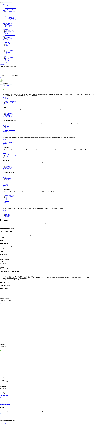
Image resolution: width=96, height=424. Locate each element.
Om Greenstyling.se (4, 395)
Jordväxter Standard (12, 17)
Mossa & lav (5, 36)
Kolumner (7, 55)
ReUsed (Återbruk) (9, 9)
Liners (6, 46)
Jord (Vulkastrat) (8, 25)
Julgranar (7, 62)
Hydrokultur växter (9, 12)
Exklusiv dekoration (9, 49)
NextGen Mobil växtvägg (10, 35)
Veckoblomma (8, 60)
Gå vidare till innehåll (4, 85)
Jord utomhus (8, 26)
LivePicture (7, 33)
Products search (5, 0)
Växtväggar (5, 32)
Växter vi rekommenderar (10, 11)
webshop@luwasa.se (4, 293)
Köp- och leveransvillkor (5, 404)
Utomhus (7, 6)
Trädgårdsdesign (8, 59)
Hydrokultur (7, 24)
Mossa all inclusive (9, 37)
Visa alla (4, 97)
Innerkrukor (7, 45)
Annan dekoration (9, 50)
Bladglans (7, 42)
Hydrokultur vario (11, 15)
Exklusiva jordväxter (12, 21)
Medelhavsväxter (11, 18)
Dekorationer (5, 47)
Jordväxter (7, 16)
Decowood (7, 51)
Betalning (2, 397)
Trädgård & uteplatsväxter (13, 19)
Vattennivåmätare (8, 40)
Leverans (2, 399)
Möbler (6, 53)
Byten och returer (3, 402)
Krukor (4, 4)
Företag (4, 423)
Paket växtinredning (9, 57)
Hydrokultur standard (12, 13)
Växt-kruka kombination (8, 23)
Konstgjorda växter (7, 29)
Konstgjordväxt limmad (10, 28)
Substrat (7, 44)
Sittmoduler (7, 52)
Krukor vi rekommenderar (10, 8)
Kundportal (2, 64)
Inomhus (7, 5)
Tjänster (4, 56)
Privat (1, 423)
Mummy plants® (8, 38)
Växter (4, 10)
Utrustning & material (7, 39)
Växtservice (7, 58)
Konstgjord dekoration (9, 31)
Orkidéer (9, 22)
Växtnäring (7, 43)
